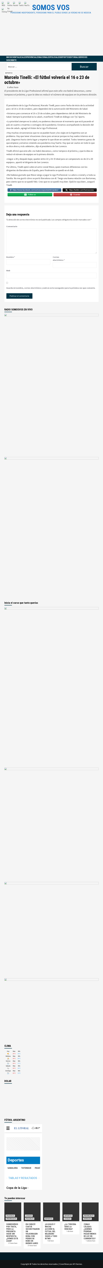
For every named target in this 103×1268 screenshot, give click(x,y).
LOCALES (22, 57)
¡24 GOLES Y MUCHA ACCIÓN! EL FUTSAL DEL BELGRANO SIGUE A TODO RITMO (51, 1231)
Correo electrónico (59, 258)
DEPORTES (64, 57)
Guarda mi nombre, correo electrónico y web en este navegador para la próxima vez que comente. (50, 288)
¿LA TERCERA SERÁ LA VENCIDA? (70, 1226)
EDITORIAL (73, 57)
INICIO (9, 57)
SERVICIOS (82, 57)
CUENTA (15, 57)
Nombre (10, 257)
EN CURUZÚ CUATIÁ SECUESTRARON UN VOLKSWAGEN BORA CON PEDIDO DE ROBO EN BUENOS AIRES (33, 1233)
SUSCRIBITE (11, 60)
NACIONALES (44, 57)
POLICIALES (55, 57)
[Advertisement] (51, 36)
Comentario (11, 226)
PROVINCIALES (32, 57)
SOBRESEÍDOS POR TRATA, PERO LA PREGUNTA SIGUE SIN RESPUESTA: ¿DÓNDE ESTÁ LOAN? (12, 1232)
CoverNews (64, 1264)
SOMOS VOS (51, 7)
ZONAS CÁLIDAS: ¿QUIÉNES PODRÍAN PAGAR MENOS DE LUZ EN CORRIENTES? (90, 1231)
